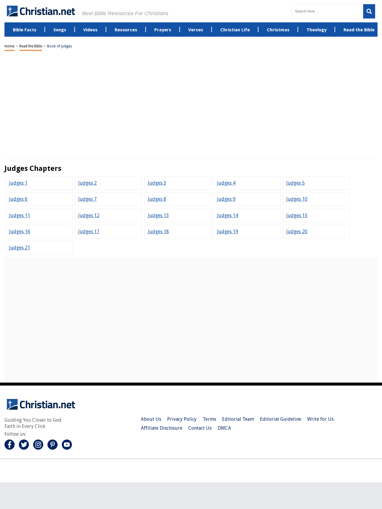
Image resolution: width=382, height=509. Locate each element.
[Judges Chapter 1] (18, 183)
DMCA (224, 428)
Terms (209, 419)
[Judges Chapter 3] (157, 183)
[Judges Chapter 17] (88, 231)
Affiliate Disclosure (161, 428)
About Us (151, 419)
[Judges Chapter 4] (226, 183)
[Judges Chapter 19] (227, 231)
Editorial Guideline (280, 419)
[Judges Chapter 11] (19, 215)
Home (9, 46)
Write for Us (320, 419)
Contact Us (200, 428)
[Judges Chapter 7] (87, 199)
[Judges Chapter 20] (296, 231)
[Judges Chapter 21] (19, 247)
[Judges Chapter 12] (88, 215)
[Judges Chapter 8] (157, 199)
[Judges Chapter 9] (226, 199)
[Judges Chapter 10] (296, 199)
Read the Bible (30, 46)
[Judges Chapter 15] (296, 215)
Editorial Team (238, 419)
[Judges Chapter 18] (158, 231)
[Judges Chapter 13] (158, 215)
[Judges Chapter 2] (87, 183)
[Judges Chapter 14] (227, 215)
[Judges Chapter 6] (18, 199)
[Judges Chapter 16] (19, 231)
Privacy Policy (182, 419)
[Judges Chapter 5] (295, 183)
